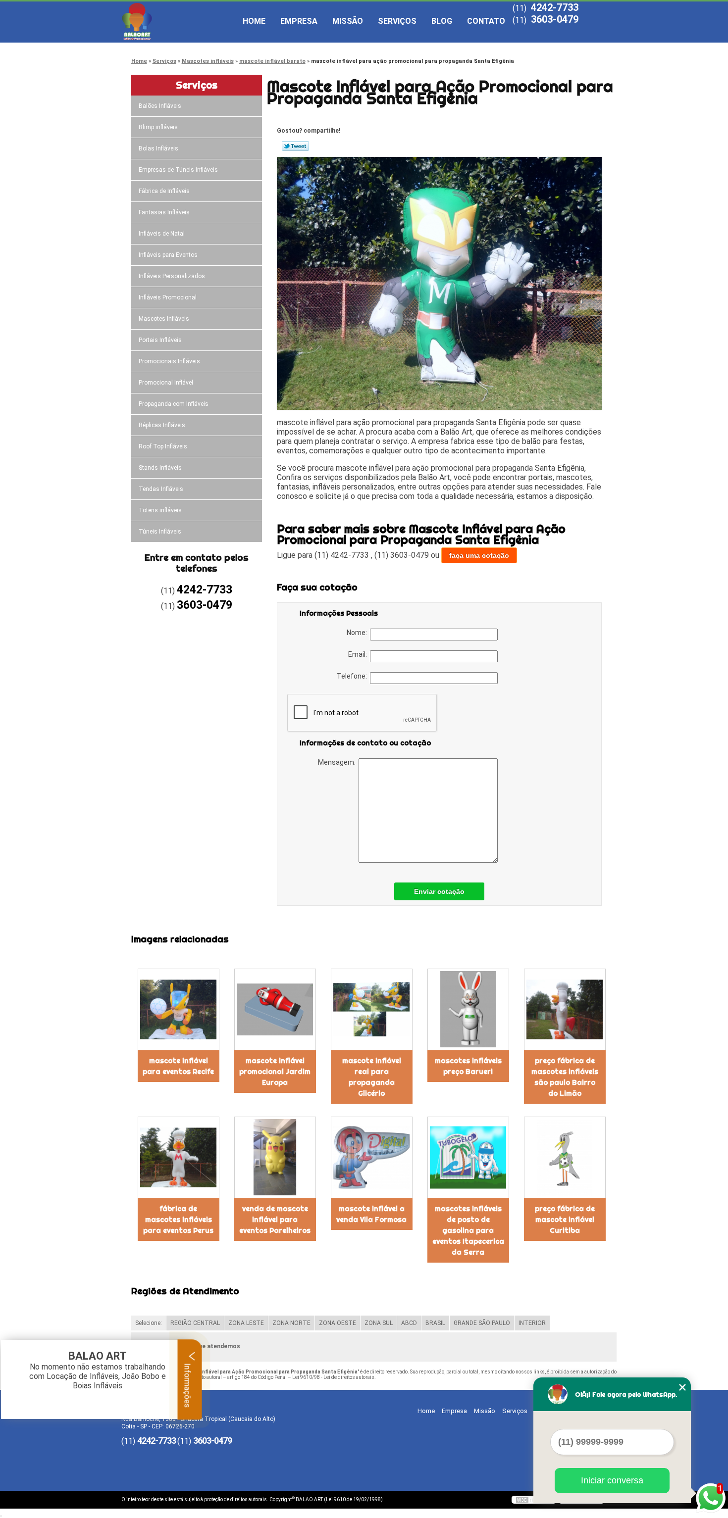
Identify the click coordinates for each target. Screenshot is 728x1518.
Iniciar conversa (612, 1480)
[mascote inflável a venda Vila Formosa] (372, 1157)
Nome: (358, 633)
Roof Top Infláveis (163, 446)
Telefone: (353, 676)
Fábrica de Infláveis (164, 191)
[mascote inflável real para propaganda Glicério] (372, 1009)
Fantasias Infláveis (164, 212)
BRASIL (435, 1323)
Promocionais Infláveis (169, 361)
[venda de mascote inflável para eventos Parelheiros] (275, 1157)
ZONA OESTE (337, 1323)
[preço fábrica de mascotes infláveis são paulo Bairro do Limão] (565, 1009)
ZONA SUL (378, 1323)
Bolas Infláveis (158, 148)
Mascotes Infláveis (164, 318)
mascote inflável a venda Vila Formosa (371, 1214)
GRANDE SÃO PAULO (482, 1323)
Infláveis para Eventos (168, 254)
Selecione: (148, 1323)
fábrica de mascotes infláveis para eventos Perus (178, 1219)
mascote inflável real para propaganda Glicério (371, 1077)
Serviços (397, 21)
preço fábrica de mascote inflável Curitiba (565, 1219)
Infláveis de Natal (162, 233)
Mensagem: (338, 762)
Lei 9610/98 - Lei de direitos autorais (333, 1377)
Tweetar (295, 146)
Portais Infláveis (160, 340)
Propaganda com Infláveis (173, 403)
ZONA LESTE (246, 1323)
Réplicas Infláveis (162, 425)
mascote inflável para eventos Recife (178, 1066)
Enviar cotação (439, 891)
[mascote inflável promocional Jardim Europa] (275, 1009)
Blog (441, 21)
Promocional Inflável (166, 382)
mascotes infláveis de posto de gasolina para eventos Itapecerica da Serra (468, 1230)
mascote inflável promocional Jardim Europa (275, 1071)
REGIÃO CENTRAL (195, 1323)
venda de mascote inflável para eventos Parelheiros (275, 1219)
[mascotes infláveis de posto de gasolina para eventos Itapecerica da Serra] (468, 1157)
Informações (187, 1384)
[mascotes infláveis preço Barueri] (468, 1009)
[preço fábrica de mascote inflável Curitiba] (565, 1157)
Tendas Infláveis (161, 489)
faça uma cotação (479, 555)
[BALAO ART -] (178, 21)
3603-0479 (554, 19)
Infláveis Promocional (168, 297)
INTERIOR (532, 1323)
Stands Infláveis (160, 467)
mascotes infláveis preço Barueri (468, 1066)
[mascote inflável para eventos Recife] (178, 1009)
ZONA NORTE (291, 1323)
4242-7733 (554, 7)
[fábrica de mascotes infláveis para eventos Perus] (178, 1157)
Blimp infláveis (158, 127)
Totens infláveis (160, 510)
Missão (347, 21)
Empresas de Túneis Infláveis (178, 169)
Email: (359, 654)
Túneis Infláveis (160, 531)
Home (254, 21)
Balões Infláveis (160, 105)
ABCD (409, 1323)
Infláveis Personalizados (172, 276)
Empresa (298, 21)
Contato (486, 21)
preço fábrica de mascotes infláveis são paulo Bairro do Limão (564, 1077)
